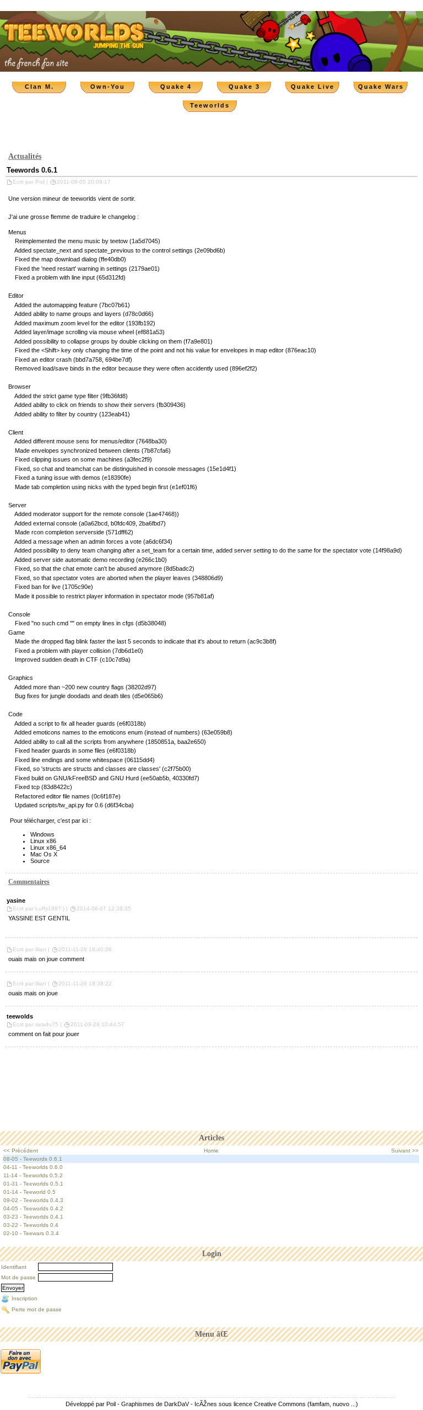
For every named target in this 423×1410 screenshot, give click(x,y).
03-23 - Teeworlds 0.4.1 (33, 1217)
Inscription (24, 1298)
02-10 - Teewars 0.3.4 (31, 1233)
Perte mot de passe (37, 1309)
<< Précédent (20, 1151)
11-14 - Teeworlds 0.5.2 (33, 1175)
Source (40, 860)
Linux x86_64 (48, 847)
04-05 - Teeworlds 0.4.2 (33, 1208)
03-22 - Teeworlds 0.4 (30, 1225)
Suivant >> (405, 1151)
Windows (42, 834)
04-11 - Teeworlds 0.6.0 (33, 1167)
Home (211, 1151)
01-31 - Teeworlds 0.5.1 (33, 1184)
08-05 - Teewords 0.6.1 (32, 1159)
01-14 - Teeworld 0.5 (29, 1192)
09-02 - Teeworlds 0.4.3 (33, 1200)
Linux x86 (43, 841)
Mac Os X (43, 854)
